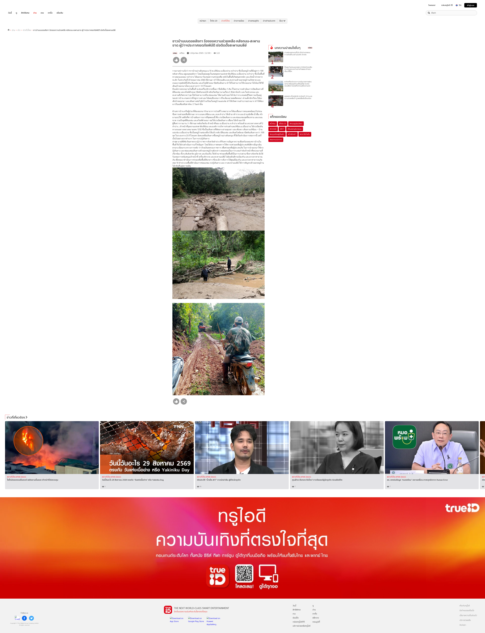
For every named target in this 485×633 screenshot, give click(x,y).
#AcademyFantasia (294, 129)
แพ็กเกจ (315, 617)
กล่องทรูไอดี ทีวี (447, 5)
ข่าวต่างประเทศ (269, 20)
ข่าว (19, 30)
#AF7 (282, 129)
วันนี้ (10, 12)
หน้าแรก (203, 20)
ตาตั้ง (50, 12)
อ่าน (35, 12)
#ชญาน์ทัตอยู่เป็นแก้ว (277, 134)
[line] (17, 618)
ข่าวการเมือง (239, 20)
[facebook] (24, 618)
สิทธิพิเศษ (25, 12)
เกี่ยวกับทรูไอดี (464, 605)
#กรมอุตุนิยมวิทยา (296, 123)
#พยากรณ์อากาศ (276, 139)
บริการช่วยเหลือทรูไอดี (301, 625)
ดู (16, 12)
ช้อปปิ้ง (296, 617)
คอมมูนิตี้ (316, 621)
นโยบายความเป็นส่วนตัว (468, 615)
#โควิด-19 (282, 123)
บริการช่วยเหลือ (465, 620)
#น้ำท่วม (272, 123)
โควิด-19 (213, 20)
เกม (42, 12)
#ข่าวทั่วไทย (11, 477)
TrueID (15, 5)
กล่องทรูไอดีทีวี (299, 621)
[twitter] (31, 618)
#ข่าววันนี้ (273, 129)
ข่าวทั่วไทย (225, 20)
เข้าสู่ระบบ (470, 5)
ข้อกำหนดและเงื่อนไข (466, 610)
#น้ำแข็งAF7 (292, 134)
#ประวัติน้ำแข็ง (305, 134)
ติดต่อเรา (462, 625)
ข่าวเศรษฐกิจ (253, 20)
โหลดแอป (431, 5)
